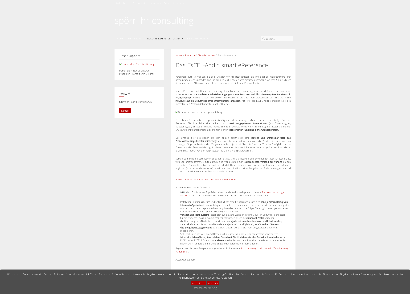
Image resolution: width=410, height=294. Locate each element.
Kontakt (125, 110)
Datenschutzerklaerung (174, 3)
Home (120, 38)
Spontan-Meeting (140, 3)
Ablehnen (213, 283)
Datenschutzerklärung (204, 288)
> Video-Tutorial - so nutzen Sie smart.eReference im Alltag (206, 179)
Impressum (156, 3)
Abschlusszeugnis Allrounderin (256, 248)
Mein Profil (134, 38)
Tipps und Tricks (196, 38)
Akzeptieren (198, 283)
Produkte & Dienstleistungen (163, 38)
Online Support (122, 3)
